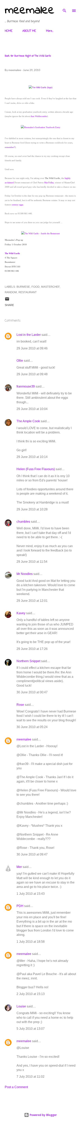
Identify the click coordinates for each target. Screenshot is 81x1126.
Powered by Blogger (43, 1115)
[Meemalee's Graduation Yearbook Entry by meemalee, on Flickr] (40, 127)
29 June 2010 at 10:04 (32, 409)
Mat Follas (49, 182)
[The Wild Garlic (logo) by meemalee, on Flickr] (40, 87)
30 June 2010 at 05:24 (32, 727)
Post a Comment (16, 1087)
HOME (8, 31)
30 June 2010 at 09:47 (32, 854)
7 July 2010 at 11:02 (30, 1076)
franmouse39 (26, 386)
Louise (21, 1006)
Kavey (21, 613)
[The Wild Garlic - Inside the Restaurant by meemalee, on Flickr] (40, 233)
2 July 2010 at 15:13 (31, 994)
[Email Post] (7, 300)
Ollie (20, 360)
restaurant (27, 292)
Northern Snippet (28, 661)
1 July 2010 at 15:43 (31, 893)
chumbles (23, 521)
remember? (10, 147)
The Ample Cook (28, 421)
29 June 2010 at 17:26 (32, 649)
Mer (19, 867)
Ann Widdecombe (38, 116)
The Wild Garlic (12, 253)
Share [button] (9, 305)
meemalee (29, 10)
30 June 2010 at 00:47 (32, 692)
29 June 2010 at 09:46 (32, 348)
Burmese (23, 286)
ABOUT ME (29, 31)
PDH (20, 906)
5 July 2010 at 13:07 (31, 1028)
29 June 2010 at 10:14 (32, 457)
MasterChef (50, 286)
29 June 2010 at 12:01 (32, 600)
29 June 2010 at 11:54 (32, 561)
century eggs (17, 204)
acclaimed (9, 182)
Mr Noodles (25, 574)
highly (68, 178)
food (35, 286)
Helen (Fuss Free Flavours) (36, 469)
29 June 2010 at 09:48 (32, 374)
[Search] (64, 7)
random (11, 292)
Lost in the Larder (29, 334)
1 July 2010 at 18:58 (31, 941)
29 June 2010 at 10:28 (32, 509)
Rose (20, 704)
